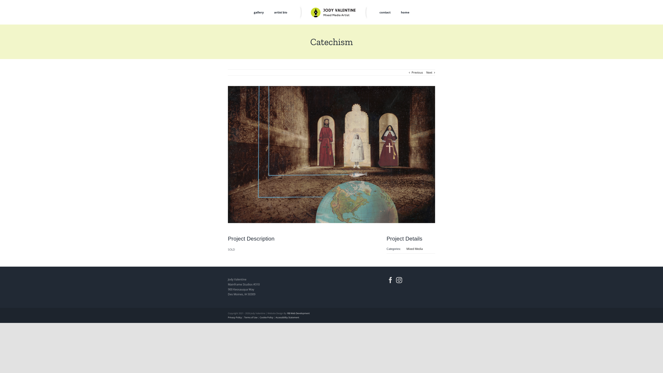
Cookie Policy (266, 317)
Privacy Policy (235, 317)
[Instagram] (399, 280)
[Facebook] (390, 280)
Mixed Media (414, 249)
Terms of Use (250, 317)
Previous (417, 72)
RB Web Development (298, 313)
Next (429, 72)
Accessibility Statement (287, 317)
